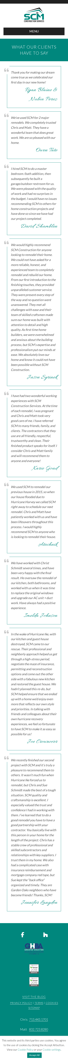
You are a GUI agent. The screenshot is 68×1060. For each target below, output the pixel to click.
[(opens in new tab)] (34, 968)
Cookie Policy (25, 1049)
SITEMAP (34, 1007)
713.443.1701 (38, 1019)
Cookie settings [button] (52, 1049)
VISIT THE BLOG (34, 996)
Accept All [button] (34, 1055)
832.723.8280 (38, 1029)
